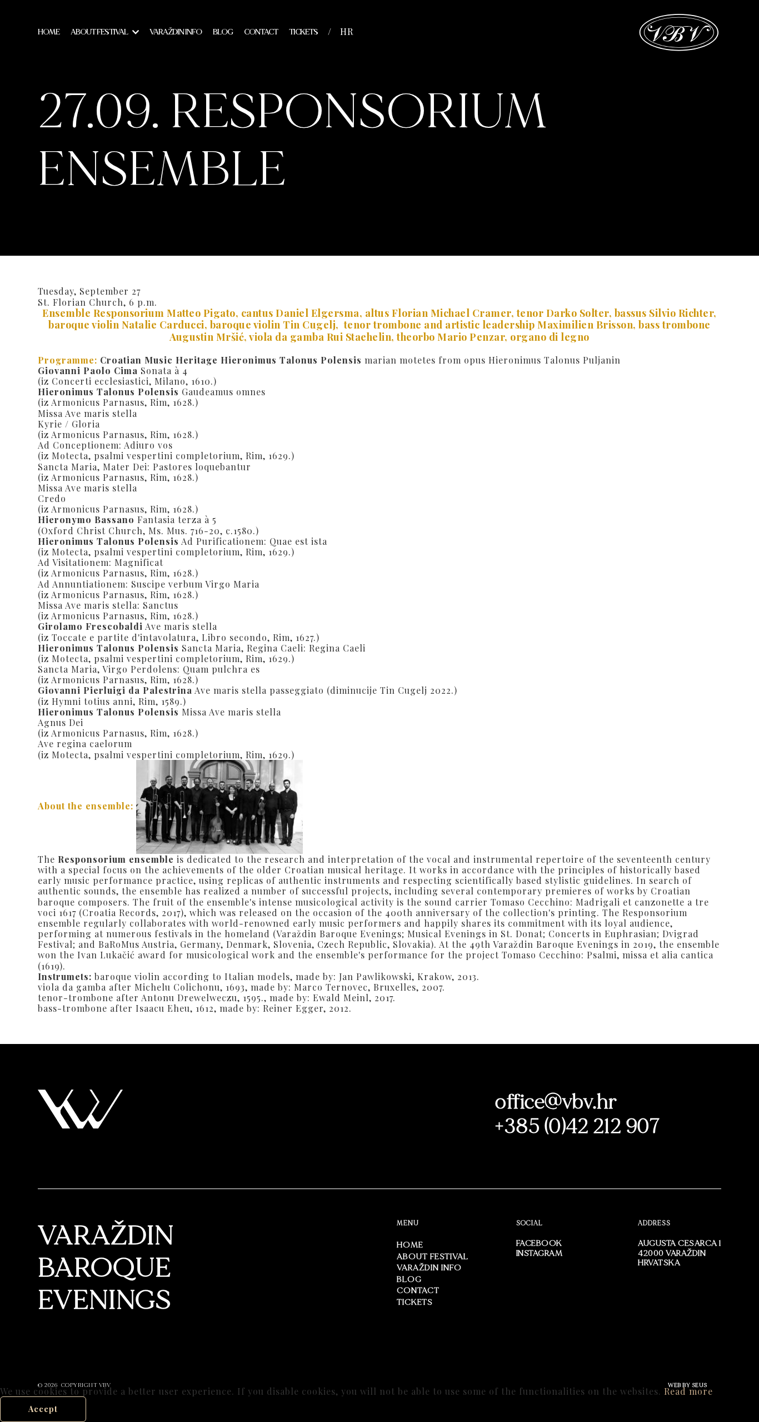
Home (48, 32)
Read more (688, 1391)
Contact (261, 32)
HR (346, 31)
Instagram (539, 1253)
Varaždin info (175, 32)
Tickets (303, 32)
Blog (223, 32)
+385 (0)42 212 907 (577, 1126)
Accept (43, 1409)
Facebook (539, 1243)
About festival (99, 32)
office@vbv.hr (556, 1102)
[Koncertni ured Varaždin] (679, 31)
